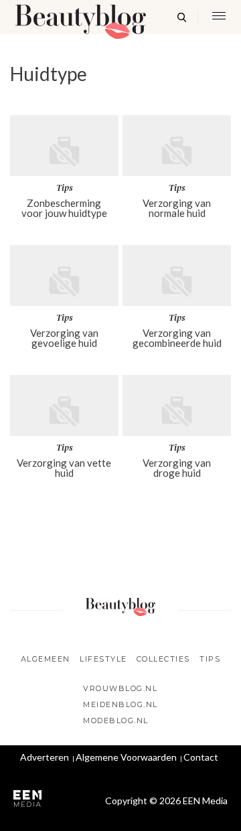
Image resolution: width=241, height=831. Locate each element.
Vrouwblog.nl (120, 688)
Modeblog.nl (116, 720)
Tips (209, 659)
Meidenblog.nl (120, 704)
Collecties (163, 659)
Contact (200, 757)
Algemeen (45, 659)
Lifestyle (103, 659)
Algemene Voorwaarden (126, 757)
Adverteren (44, 757)
